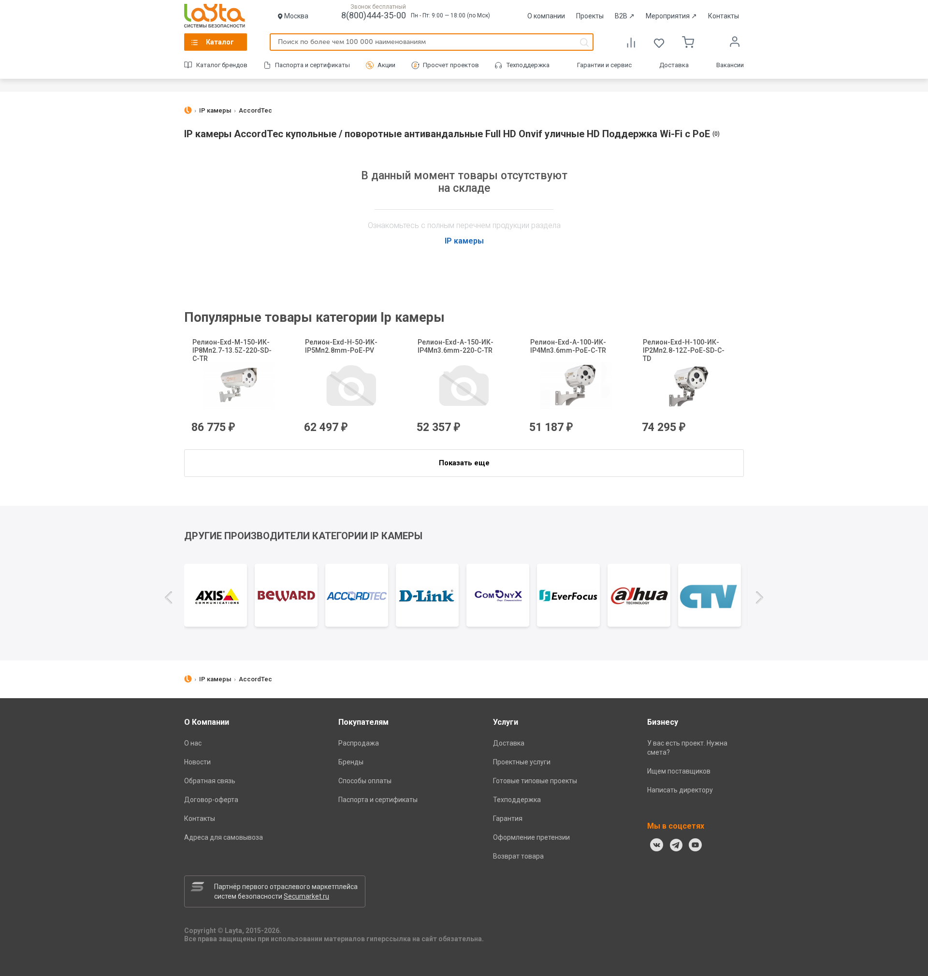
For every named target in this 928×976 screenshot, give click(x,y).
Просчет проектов (451, 65)
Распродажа (358, 743)
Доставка (674, 65)
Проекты (590, 16)
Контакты (723, 16)
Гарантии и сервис (604, 65)
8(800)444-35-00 (373, 15)
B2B (625, 16)
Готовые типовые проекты (535, 781)
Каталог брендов (221, 65)
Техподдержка (528, 65)
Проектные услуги (522, 762)
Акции (386, 65)
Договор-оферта (211, 800)
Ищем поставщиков (678, 771)
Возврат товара (518, 856)
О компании (546, 16)
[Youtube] (695, 845)
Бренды (350, 762)
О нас (193, 743)
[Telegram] (676, 845)
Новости (197, 762)
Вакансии (730, 65)
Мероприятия (671, 16)
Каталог (220, 42)
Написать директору (680, 790)
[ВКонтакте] (657, 845)
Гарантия (507, 818)
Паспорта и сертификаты (312, 65)
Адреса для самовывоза (223, 837)
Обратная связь (209, 781)
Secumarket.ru (306, 896)
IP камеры (464, 240)
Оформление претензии (531, 837)
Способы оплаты (365, 781)
